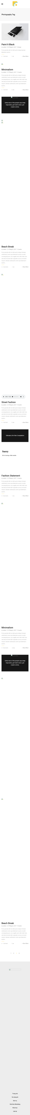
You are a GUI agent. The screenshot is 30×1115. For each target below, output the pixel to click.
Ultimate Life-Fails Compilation (15, 435)
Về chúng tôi (15, 1097)
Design (19, 47)
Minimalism (7, 69)
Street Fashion (9, 402)
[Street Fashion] (15, 334)
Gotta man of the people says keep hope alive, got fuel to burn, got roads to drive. (15, 105)
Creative (20, 72)
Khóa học (15, 1107)
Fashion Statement (11, 475)
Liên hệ (15, 1111)
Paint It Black (8, 44)
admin (4, 47)
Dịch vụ (15, 1100)
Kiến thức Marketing (15, 1104)
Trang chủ (15, 1093)
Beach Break (8, 246)
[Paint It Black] (15, 31)
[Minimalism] (2, 64)
